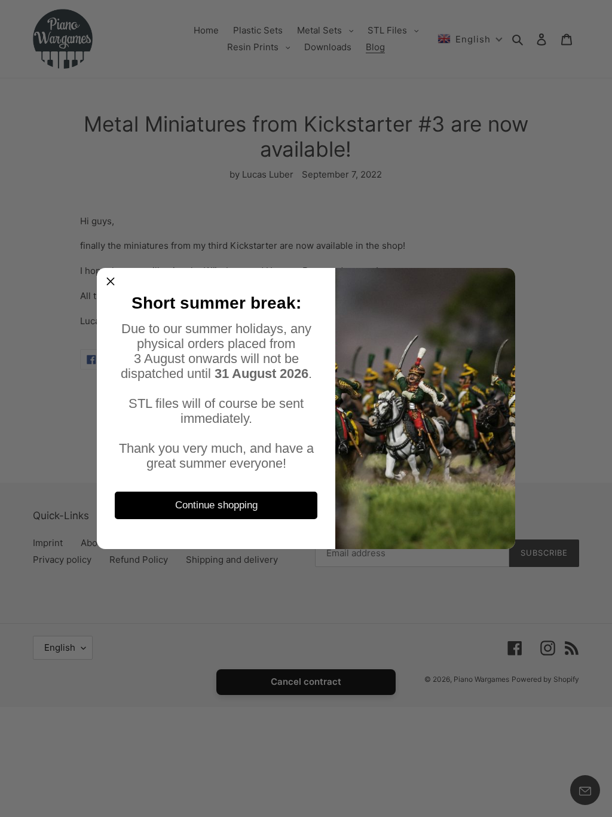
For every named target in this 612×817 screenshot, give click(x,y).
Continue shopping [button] (216, 505)
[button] (110, 281)
